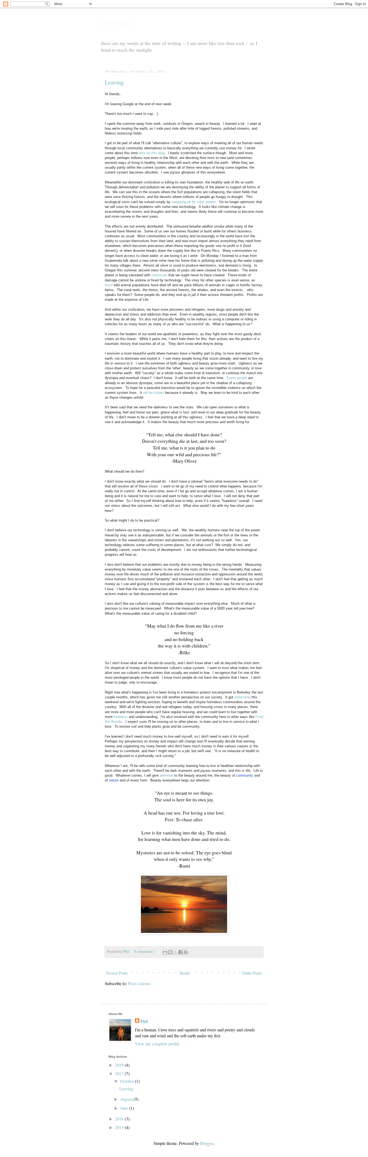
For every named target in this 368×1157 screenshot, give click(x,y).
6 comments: (144, 951)
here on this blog (152, 153)
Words (115, 23)
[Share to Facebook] (180, 952)
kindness (121, 717)
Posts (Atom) (139, 983)
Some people (237, 378)
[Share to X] (175, 952)
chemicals (159, 275)
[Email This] (165, 952)
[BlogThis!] (170, 952)
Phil (144, 1021)
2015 (120, 1127)
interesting (242, 697)
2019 (120, 1065)
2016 (120, 1118)
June (124, 1108)
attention (166, 775)
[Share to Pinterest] (185, 952)
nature (114, 780)
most (109, 285)
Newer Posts (117, 973)
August (127, 1099)
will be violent (153, 393)
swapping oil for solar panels (194, 202)
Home (185, 973)
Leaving (114, 82)
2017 (120, 1073)
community (244, 775)
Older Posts (252, 973)
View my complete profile (157, 1043)
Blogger (207, 1143)
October (127, 1081)
